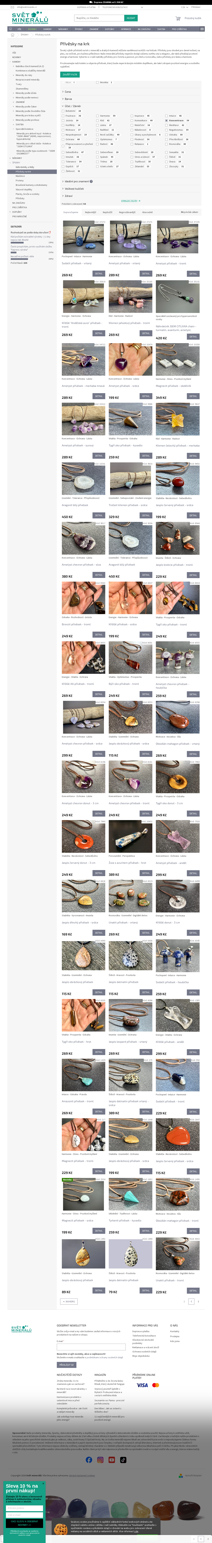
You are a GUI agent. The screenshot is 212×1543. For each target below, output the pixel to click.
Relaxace (141, 144)
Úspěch (72, 166)
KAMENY (16, 62)
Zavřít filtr (70, 74)
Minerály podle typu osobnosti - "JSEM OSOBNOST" (36, 152)
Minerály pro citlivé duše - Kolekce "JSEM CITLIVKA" (34, 145)
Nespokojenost (76, 134)
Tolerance (73, 161)
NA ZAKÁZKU (18, 203)
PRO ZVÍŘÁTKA (19, 207)
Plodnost (142, 139)
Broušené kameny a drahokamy (31, 185)
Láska (105, 125)
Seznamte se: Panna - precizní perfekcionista (109, 1402)
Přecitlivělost (178, 139)
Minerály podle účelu (26, 93)
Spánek (106, 157)
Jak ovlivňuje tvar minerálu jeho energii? (70, 1418)
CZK (183, 7)
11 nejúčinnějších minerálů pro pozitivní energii (110, 1418)
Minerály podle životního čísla (30, 111)
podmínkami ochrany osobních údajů (105, 1357)
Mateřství (142, 125)
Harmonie (107, 116)
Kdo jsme (175, 1341)
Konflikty (73, 125)
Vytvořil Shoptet (193, 1475)
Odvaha (176, 134)
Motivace (73, 130)
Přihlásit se (66, 1364)
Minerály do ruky (24, 75)
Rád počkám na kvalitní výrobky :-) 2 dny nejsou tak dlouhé (30, 238)
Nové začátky (109, 134)
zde (136, 1531)
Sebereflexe (109, 152)
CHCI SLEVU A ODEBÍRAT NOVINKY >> (24, 1523)
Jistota (72, 120)
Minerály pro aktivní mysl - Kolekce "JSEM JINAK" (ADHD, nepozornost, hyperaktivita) (34, 136)
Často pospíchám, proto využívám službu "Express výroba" (31, 248)
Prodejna (174, 1336)
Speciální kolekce (24, 129)
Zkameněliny (22, 88)
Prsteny (20, 180)
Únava (175, 161)
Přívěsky (20, 198)
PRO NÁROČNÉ (19, 216)
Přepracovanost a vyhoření (79, 145)
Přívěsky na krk (23, 171)
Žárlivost (73, 171)
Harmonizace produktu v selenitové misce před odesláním (69, 1400)
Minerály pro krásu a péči (28, 115)
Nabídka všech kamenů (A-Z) (30, 66)
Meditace (176, 125)
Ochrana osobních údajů (144, 1351)
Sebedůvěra (75, 152)
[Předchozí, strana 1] (191, 1302)
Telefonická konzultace (115, 7)
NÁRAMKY (17, 158)
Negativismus (178, 130)
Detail (99, 273)
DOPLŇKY (17, 212)
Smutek (72, 157)
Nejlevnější (90, 212)
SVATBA (20, 124)
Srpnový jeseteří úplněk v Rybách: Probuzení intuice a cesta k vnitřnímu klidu (108, 1392)
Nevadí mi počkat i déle (22, 256)
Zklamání (142, 166)
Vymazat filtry (129, 201)
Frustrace (73, 116)
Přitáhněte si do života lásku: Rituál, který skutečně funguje (110, 1382)
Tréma (106, 161)
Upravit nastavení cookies (82, 1475)
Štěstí (175, 157)
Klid (104, 120)
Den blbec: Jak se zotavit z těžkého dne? (108, 1410)
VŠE (14, 53)
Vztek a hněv (109, 166)
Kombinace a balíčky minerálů (30, 70)
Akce (70, 82)
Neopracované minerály (28, 79)
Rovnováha (177, 144)
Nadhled (107, 130)
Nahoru (70, 1301)
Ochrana (73, 139)
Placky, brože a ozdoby (27, 194)
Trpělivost (143, 161)
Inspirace (142, 116)
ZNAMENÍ (20, 102)
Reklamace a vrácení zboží (145, 1347)
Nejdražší (107, 212)
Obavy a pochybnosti (147, 134)
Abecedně (147, 212)
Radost (106, 144)
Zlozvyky (176, 166)
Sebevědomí (144, 152)
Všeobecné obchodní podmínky (143, 1341)
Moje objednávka (140, 1356)
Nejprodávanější (127, 212)
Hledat (131, 18)
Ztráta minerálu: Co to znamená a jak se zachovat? (71, 1382)
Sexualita (176, 152)
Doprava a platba (86, 7)
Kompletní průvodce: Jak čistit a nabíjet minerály (72, 1410)
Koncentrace (179, 120)
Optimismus (108, 139)
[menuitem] (10, 29)
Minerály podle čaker (26, 106)
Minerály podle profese (27, 120)
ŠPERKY (16, 162)
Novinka (106, 82)
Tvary (19, 84)
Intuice (175, 116)
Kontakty (174, 1331)
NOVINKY (16, 57)
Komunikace (144, 120)
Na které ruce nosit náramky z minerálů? (72, 1390)
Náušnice (20, 176)
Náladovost (142, 130)
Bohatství (73, 111)
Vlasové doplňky (24, 189)
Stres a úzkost (145, 157)
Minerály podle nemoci (27, 97)
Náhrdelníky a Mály (25, 167)
